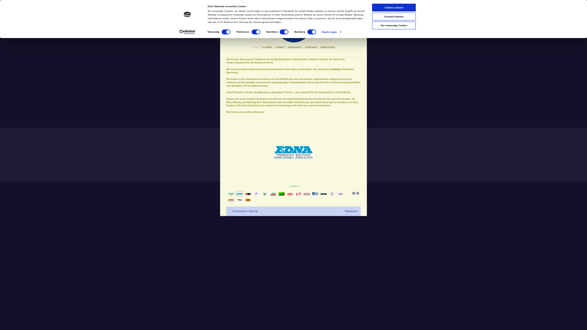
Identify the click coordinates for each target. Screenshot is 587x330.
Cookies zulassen (394, 7)
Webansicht (351, 211)
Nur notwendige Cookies (394, 25)
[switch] (256, 31)
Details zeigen (329, 32)
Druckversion (240, 211)
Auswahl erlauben (394, 16)
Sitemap (253, 211)
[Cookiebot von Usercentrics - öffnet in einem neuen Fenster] (187, 32)
